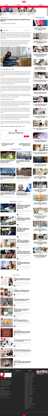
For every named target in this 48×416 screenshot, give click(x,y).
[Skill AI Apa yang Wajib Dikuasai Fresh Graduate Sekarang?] (40, 75)
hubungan (26, 384)
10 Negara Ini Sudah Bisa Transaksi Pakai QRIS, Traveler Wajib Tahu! (22, 291)
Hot (2, 277)
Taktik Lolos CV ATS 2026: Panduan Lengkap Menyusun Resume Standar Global (23, 241)
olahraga (26, 395)
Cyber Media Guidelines (42, 412)
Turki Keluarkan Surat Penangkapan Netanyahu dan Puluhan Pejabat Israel (23, 193)
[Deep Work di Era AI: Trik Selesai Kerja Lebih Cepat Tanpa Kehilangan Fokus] (40, 211)
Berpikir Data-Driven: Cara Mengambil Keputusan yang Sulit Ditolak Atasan (13, 14)
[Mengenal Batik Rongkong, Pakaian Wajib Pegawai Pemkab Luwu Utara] (6, 332)
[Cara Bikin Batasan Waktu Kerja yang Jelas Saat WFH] (40, 111)
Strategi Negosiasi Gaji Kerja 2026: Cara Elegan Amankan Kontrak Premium (23, 219)
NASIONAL (18, 330)
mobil (31, 394)
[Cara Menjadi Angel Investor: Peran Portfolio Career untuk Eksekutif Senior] (6, 352)
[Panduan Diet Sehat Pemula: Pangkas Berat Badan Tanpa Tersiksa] (8, 265)
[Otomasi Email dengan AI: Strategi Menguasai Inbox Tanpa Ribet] (40, 224)
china (32, 381)
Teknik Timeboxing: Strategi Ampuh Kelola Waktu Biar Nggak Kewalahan (40, 243)
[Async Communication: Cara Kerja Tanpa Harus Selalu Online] (40, 147)
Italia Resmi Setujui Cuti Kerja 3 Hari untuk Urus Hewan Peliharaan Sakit (7, 161)
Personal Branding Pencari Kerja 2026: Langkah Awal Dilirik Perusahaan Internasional (23, 230)
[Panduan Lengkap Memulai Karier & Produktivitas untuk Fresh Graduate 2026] (6, 281)
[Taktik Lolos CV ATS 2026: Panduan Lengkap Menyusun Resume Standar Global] (8, 243)
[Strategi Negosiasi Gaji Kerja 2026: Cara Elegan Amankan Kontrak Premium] (8, 220)
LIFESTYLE (18, 175)
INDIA (31, 384)
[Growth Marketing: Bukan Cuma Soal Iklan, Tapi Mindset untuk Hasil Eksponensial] (22, 10)
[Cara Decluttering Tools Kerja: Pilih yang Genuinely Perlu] (40, 159)
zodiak (26, 408)
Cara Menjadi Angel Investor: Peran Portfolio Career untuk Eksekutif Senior (22, 351)
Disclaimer (36, 412)
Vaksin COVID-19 (32, 404)
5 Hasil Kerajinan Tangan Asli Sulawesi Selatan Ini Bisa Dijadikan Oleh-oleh (22, 362)
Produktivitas (40, 26)
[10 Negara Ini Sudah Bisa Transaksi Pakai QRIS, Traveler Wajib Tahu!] (6, 292)
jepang (30, 387)
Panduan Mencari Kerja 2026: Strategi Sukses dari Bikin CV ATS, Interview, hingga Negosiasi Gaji (24, 207)
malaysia (31, 391)
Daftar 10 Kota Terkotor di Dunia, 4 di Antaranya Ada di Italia (23, 178)
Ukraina (26, 404)
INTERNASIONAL (5, 175)
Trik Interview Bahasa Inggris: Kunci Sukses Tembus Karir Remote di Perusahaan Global (24, 252)
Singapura (30, 401)
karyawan (6, 79)
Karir (15, 277)
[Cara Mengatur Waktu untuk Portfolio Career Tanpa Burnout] (6, 342)
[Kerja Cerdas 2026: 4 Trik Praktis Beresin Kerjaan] (40, 123)
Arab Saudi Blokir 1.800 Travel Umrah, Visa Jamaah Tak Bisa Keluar (23, 161)
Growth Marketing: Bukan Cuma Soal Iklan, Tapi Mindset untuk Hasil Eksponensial (40, 55)
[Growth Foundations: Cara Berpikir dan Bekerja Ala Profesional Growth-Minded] (31, 10)
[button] (6, 376)
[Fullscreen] (10, 378)
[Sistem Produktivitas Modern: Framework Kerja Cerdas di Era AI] (6, 322)
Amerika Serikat (27, 373)
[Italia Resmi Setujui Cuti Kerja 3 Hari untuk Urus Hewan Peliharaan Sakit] (8, 155)
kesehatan (26, 388)
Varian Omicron (27, 405)
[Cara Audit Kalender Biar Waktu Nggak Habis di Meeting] (40, 135)
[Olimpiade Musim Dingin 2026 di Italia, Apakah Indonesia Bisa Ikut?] (8, 172)
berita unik (32, 374)
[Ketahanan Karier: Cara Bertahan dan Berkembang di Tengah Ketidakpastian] (6, 311)
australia (33, 373)
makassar (26, 391)
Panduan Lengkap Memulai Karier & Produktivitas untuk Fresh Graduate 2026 (22, 279)
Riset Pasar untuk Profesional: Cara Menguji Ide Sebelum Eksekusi (40, 29)
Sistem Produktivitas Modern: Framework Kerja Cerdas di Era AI (21, 321)
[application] (6, 376)
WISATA (22, 175)
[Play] (1, 378)
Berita (2, 175)
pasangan (26, 398)
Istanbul (24, 122)
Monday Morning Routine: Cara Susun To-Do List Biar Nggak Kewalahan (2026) (40, 256)
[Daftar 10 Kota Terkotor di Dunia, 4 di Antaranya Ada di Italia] (24, 172)
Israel (26, 387)
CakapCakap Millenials (28, 377)
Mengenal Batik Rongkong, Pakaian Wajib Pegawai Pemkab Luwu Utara (22, 332)
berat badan (27, 374)
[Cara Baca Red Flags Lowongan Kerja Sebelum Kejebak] (40, 99)
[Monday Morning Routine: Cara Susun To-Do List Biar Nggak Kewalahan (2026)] (40, 250)
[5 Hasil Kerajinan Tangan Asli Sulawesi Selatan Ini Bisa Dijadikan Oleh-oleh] (6, 362)
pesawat (31, 398)
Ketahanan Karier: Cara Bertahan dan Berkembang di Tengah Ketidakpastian (21, 310)
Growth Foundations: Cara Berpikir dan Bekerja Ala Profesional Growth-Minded (40, 68)
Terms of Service (31, 412)
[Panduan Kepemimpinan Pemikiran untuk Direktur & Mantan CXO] (6, 302)
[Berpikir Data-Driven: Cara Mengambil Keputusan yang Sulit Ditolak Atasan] (13, 10)
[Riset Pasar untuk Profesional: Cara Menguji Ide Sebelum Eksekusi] (4, 10)
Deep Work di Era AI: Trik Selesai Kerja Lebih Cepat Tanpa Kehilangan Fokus (40, 217)
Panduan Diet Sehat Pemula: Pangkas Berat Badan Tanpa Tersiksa (23, 263)
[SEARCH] (47, 7)
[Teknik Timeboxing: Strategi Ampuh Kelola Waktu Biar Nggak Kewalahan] (40, 237)
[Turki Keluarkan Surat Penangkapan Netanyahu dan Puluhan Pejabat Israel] (24, 187)
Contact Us (26, 412)
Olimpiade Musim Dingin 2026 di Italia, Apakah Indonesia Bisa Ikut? (7, 178)
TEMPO (23, 126)
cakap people (27, 381)
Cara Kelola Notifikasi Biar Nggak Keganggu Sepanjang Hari (40, 177)
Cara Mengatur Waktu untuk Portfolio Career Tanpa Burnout (22, 341)
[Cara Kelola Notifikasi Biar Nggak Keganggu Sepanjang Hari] (40, 171)
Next (47, 12)
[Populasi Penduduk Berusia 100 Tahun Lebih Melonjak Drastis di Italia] (8, 187)
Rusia (26, 401)
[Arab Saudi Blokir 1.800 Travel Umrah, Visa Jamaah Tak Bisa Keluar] (24, 155)
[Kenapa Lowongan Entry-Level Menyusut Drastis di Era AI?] (40, 87)
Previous (0, 12)
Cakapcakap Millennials (28, 380)
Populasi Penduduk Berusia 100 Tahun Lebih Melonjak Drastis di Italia (7, 193)
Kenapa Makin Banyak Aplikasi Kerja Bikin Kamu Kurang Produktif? (40, 190)
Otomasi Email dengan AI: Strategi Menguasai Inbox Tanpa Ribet (40, 230)
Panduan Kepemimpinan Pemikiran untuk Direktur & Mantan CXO (22, 300)
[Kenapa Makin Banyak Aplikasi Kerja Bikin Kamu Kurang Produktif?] (40, 185)
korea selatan (32, 388)
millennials (26, 394)
